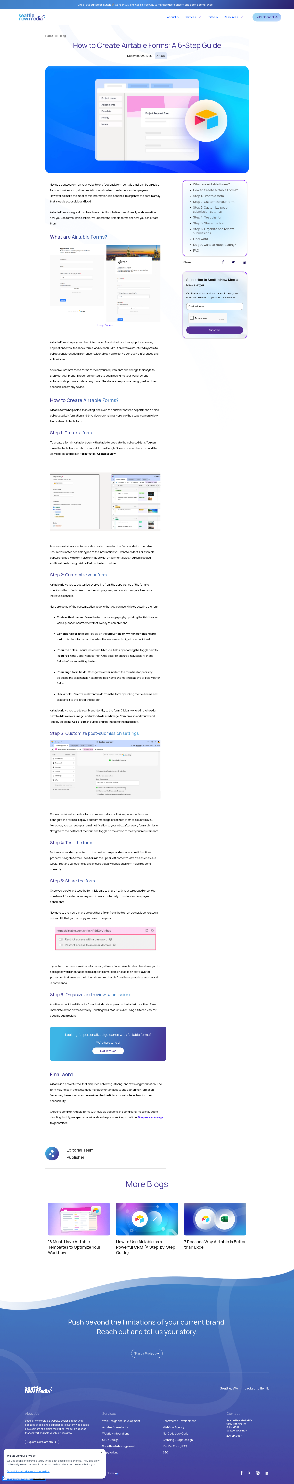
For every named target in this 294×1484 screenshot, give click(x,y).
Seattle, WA (229, 1388)
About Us (173, 17)
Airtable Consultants (115, 1427)
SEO (165, 1452)
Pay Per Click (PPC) (175, 1446)
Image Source (105, 325)
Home (49, 36)
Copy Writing (110, 1452)
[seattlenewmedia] (38, 1389)
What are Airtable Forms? (211, 184)
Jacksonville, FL (257, 1388)
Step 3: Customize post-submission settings (210, 209)
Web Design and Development (121, 1421)
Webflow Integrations (115, 1433)
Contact (233, 1413)
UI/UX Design (110, 1440)
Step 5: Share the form (209, 223)
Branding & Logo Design (178, 1440)
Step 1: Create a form (208, 196)
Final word (200, 239)
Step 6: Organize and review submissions (213, 231)
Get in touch (108, 1051)
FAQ (196, 250)
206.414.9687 (234, 1435)
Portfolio (212, 17)
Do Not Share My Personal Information (28, 1471)
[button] (192, 17)
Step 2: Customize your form (213, 202)
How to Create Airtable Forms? (215, 190)
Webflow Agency (173, 1427)
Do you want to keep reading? (214, 245)
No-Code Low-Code (175, 1433)
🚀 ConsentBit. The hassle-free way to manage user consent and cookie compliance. (145, 4)
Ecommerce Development (179, 1421)
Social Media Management (118, 1446)
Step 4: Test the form (208, 217)
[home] (32, 18)
